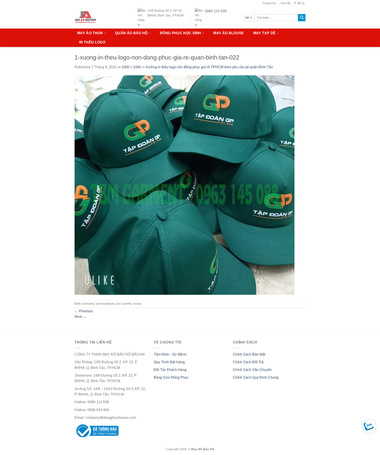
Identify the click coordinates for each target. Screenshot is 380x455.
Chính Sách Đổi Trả (248, 362)
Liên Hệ (285, 3)
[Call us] (303, 3)
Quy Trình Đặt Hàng (169, 362)
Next (80, 316)
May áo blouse (228, 33)
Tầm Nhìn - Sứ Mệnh (170, 354)
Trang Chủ (269, 3)
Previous (84, 311)
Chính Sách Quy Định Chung (255, 377)
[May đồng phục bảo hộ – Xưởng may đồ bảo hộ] (94, 18)
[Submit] (301, 18)
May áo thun (90, 33)
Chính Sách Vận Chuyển (252, 370)
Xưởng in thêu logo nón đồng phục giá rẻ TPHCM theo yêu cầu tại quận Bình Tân (209, 67)
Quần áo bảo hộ (131, 33)
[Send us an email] (299, 3)
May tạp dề (264, 33)
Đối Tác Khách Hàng (170, 370)
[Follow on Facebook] (295, 3)
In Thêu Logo (92, 42)
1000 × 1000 (131, 67)
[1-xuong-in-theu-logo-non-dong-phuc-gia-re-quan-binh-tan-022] (184, 185)
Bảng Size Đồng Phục (171, 377)
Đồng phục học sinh (180, 33)
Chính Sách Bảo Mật (249, 354)
